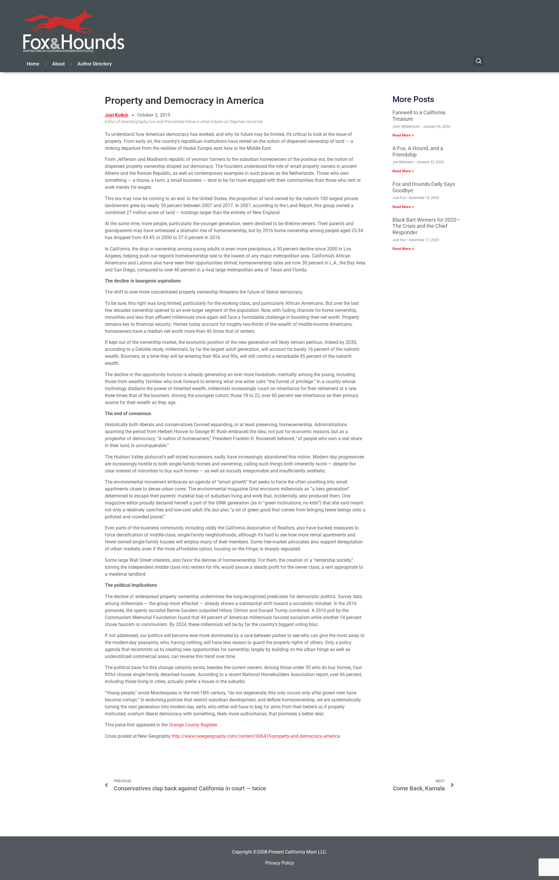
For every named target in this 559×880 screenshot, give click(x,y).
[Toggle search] (478, 61)
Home (33, 64)
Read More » (403, 135)
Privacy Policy (279, 863)
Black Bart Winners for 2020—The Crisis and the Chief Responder (426, 226)
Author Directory (94, 64)
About (58, 64)
